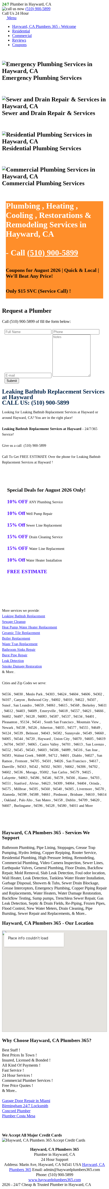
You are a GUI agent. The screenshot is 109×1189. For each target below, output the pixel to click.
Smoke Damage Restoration (22, 666)
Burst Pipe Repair (14, 655)
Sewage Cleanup (14, 622)
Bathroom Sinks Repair (18, 650)
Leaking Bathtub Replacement (23, 616)
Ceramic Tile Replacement (21, 633)
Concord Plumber (16, 1111)
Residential (21, 31)
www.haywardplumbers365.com (54, 1180)
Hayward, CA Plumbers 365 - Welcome (44, 26)
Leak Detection (13, 661)
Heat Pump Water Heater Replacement (29, 627)
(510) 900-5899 (37, 9)
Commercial (22, 35)
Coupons (19, 45)
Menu (11, 18)
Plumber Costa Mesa (18, 1116)
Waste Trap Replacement (20, 644)
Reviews (19, 40)
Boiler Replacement (16, 638)
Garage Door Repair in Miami (26, 1101)
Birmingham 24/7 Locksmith (25, 1106)
